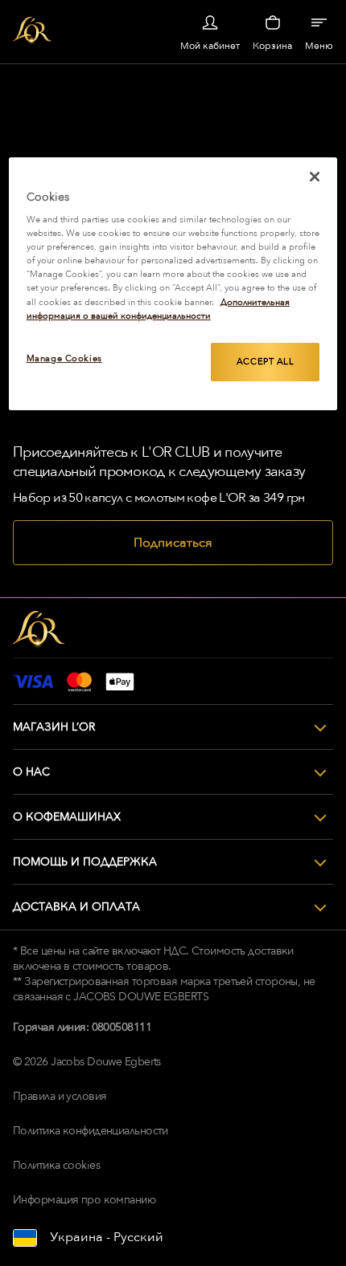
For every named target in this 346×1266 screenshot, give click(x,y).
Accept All (266, 362)
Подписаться (173, 543)
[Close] (314, 176)
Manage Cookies (64, 358)
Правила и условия (59, 1096)
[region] (173, 283)
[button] (173, 727)
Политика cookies (56, 1165)
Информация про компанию (84, 1199)
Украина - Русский (106, 1237)
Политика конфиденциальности (90, 1130)
